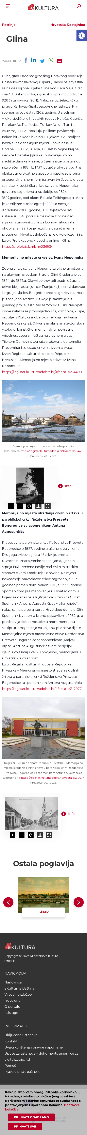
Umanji (20, 506)
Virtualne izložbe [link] (18, 994)
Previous (9, 903)
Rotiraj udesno (29, 506)
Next (78, 903)
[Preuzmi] (38, 506)
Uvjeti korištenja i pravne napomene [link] (33, 1047)
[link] (81, 35)
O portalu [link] (12, 1007)
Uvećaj (11, 506)
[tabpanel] (43, 903)
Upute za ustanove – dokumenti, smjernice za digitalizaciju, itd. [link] (41, 1056)
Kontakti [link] (11, 1041)
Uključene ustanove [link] (20, 1035)
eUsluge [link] (11, 1013)
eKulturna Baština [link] (19, 988)
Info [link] (68, 486)
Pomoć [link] (10, 1066)
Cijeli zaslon (48, 506)
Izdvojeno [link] (12, 1001)
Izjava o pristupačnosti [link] (22, 1072)
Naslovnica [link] (13, 982)
